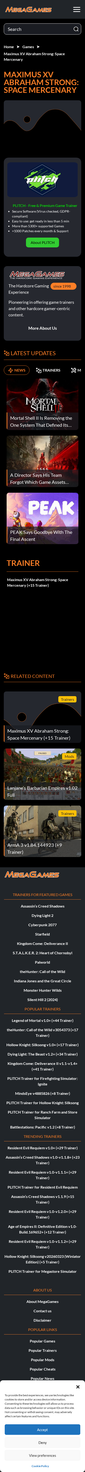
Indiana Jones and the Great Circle (42, 981)
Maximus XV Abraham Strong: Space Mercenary (34, 56)
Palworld (42, 962)
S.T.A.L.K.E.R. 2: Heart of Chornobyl (42, 953)
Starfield (42, 934)
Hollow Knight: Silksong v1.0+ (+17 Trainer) (42, 1044)
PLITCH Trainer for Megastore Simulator (42, 1271)
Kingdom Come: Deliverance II (42, 943)
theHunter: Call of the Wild (42, 971)
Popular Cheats (42, 1369)
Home (9, 46)
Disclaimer (42, 1320)
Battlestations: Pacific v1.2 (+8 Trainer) (42, 1127)
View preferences (42, 1455)
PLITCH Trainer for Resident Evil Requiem (43, 1187)
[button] (78, 1386)
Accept (42, 1430)
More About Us (42, 328)
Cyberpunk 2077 (42, 924)
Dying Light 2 (42, 915)
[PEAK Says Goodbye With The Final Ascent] (42, 518)
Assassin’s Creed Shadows (42, 906)
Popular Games (42, 1341)
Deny (42, 1442)
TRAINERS (51, 370)
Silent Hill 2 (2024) (42, 999)
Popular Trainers (43, 1350)
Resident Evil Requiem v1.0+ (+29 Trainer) (43, 1148)
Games (28, 46)
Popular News (42, 1378)
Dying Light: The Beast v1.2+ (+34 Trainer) (43, 1054)
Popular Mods (42, 1359)
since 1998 (62, 286)
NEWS (20, 370)
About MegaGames (42, 1301)
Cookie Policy (40, 1466)
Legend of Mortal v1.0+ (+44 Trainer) (42, 1020)
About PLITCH (43, 242)
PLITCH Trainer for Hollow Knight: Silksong (42, 1102)
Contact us (42, 1311)
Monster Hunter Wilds (43, 990)
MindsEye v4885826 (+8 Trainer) (42, 1093)
